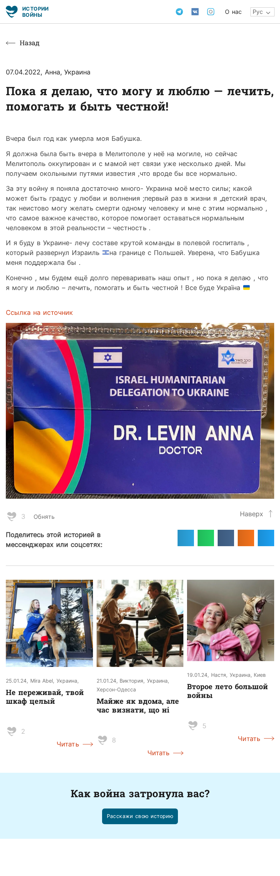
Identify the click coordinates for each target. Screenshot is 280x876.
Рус (258, 12)
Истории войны (35, 11)
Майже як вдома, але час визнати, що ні (138, 705)
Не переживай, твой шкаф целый (45, 696)
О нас (233, 12)
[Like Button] (12, 516)
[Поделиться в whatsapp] (206, 538)
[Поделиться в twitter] (266, 538)
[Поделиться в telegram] (186, 538)
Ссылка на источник (39, 312)
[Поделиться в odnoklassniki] (246, 538)
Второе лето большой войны (227, 691)
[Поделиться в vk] (226, 538)
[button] (140, 816)
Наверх (251, 513)
